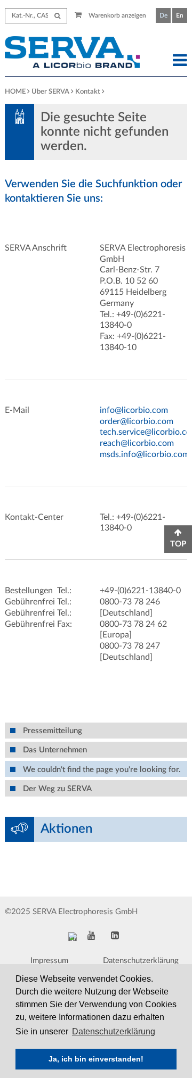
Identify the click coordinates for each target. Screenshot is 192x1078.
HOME (15, 91)
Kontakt (87, 91)
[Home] (72, 53)
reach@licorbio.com (137, 443)
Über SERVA (50, 91)
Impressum (49, 961)
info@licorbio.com (134, 410)
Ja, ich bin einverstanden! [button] (96, 1059)
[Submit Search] (57, 16)
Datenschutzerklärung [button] (113, 1031)
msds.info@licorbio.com (144, 454)
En (179, 15)
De (163, 15)
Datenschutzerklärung (141, 961)
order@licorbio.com (136, 421)
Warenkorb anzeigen (116, 15)
